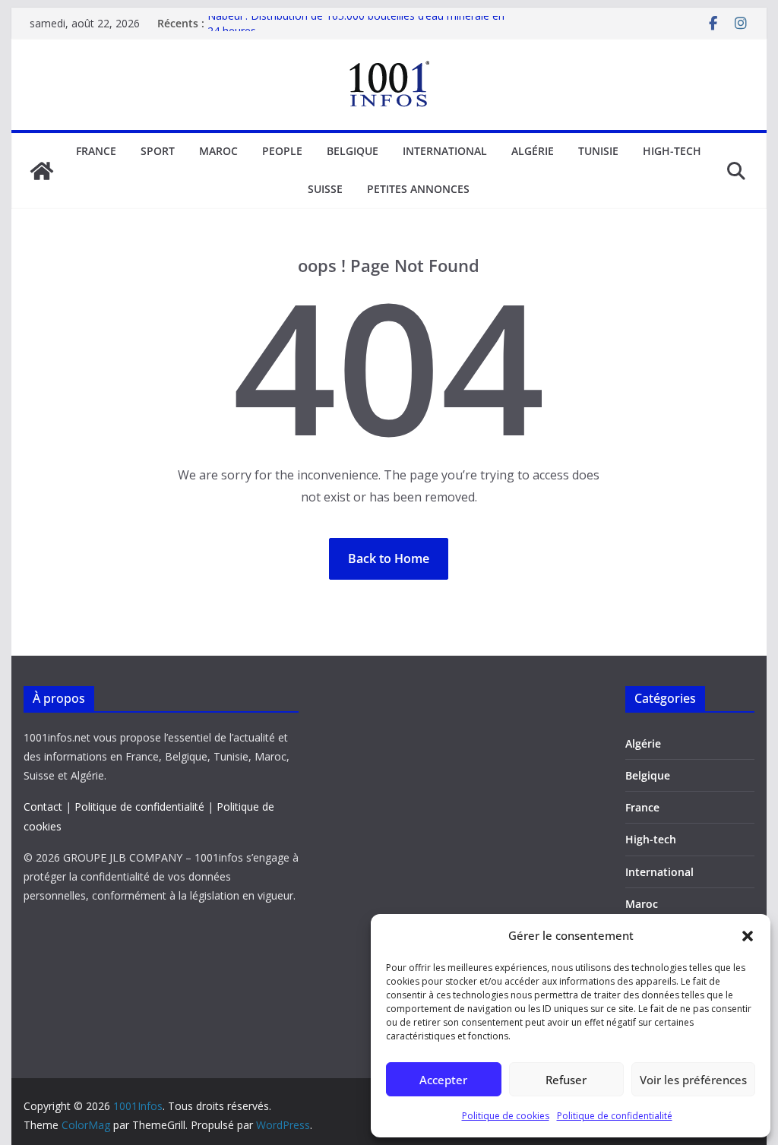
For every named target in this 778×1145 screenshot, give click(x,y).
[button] (747, 936)
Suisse (325, 189)
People (282, 151)
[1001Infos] (42, 171)
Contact (43, 806)
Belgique (352, 151)
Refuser (566, 1079)
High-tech (672, 151)
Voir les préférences (693, 1079)
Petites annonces (418, 189)
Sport (158, 151)
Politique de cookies (505, 1115)
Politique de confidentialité (614, 1115)
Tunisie (598, 151)
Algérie (532, 151)
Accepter (443, 1079)
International (445, 151)
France (96, 151)
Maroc (218, 151)
